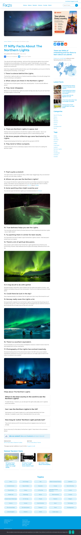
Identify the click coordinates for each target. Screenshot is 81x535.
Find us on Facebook (12, 56)
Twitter (55, 44)
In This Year (40, 490)
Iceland (55, 147)
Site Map (6, 522)
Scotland (56, 154)
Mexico (40, 190)
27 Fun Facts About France (34, 442)
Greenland (56, 145)
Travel (55, 507)
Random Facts (25, 524)
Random (35, 5)
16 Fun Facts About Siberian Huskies (13, 442)
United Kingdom (10, 511)
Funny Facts (25, 520)
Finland (55, 141)
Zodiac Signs (55, 511)
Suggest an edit (74, 1)
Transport (40, 507)
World (49, 5)
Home (5, 41)
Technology (70, 503)
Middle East (10, 494)
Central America (10, 486)
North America (55, 494)
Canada (55, 137)
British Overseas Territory (55, 481)
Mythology (25, 494)
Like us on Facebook (27, 436)
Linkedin (62, 44)
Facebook (58, 44)
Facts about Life (25, 522)
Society (45, 5)
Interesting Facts (26, 521)
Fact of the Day (58, 115)
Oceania (70, 494)
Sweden (56, 156)
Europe (55, 486)
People (40, 498)
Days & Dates (26, 486)
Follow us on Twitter (26, 56)
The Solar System (25, 507)
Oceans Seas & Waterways (11, 498)
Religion (70, 498)
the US (29, 185)
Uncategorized (57, 126)
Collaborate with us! (8, 520)
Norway (56, 151)
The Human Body (11, 507)
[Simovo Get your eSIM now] (65, 33)
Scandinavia (57, 152)
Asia (40, 481)
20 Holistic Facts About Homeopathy (44, 463)
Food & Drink (11, 490)
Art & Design (25, 481)
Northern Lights (58, 149)
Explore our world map (59, 58)
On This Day (25, 498)
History (25, 5)
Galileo (55, 143)
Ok (70, 532)
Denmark (56, 139)
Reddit (65, 44)
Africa (10, 481)
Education (40, 486)
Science (40, 5)
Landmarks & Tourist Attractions (53, 490)
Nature (30, 5)
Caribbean (70, 481)
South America (40, 503)
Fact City (7, 5)
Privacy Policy (7, 521)
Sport (55, 503)
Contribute (67, 1)
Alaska (37, 185)
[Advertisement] (27, 160)
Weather (26, 511)
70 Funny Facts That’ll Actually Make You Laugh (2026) (11, 465)
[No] (79, 532)
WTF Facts (24, 525)
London (70, 490)
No (73, 532)
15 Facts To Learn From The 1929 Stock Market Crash (28, 464)
